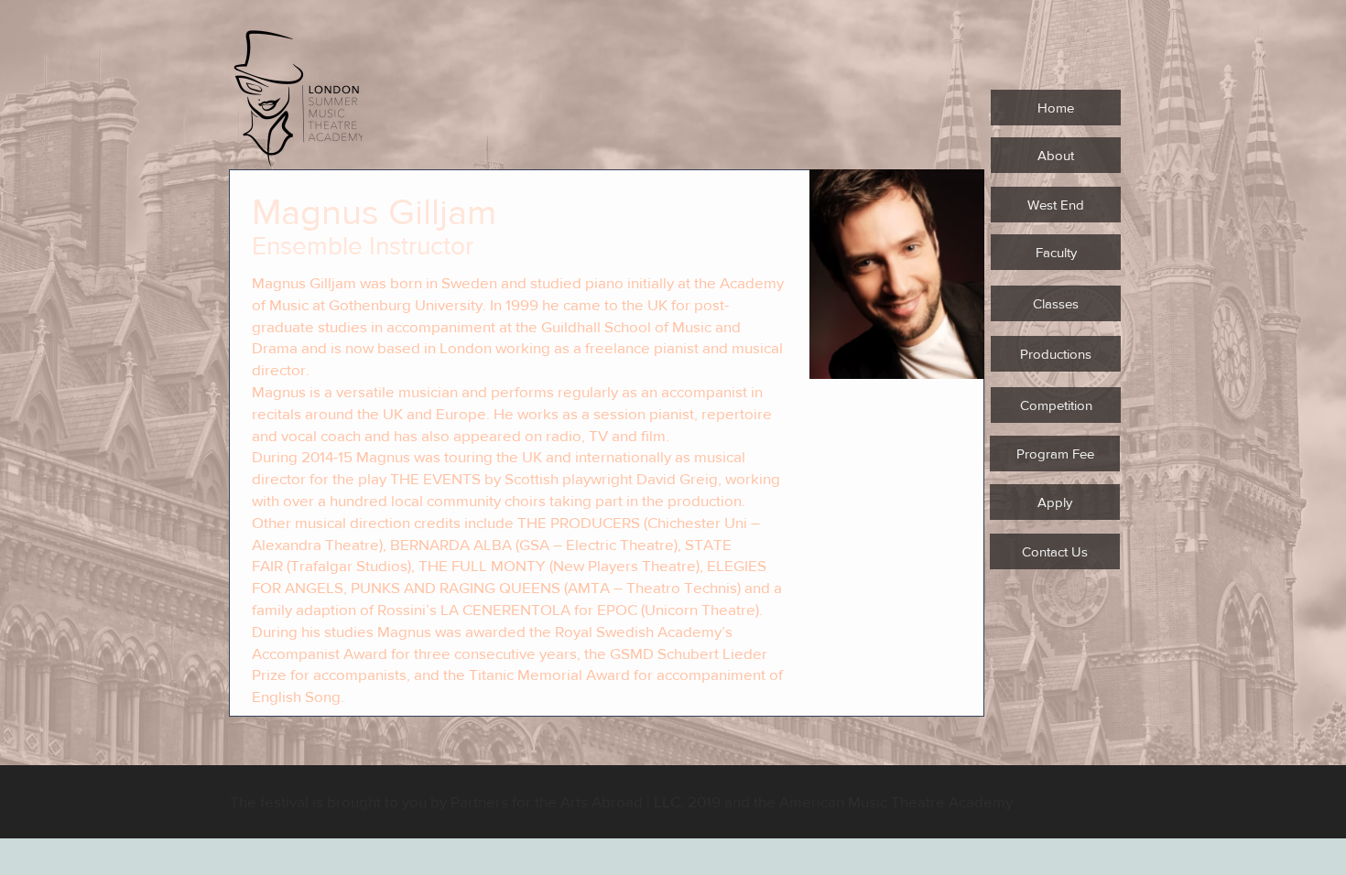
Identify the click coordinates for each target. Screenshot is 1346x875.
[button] (1056, 155)
